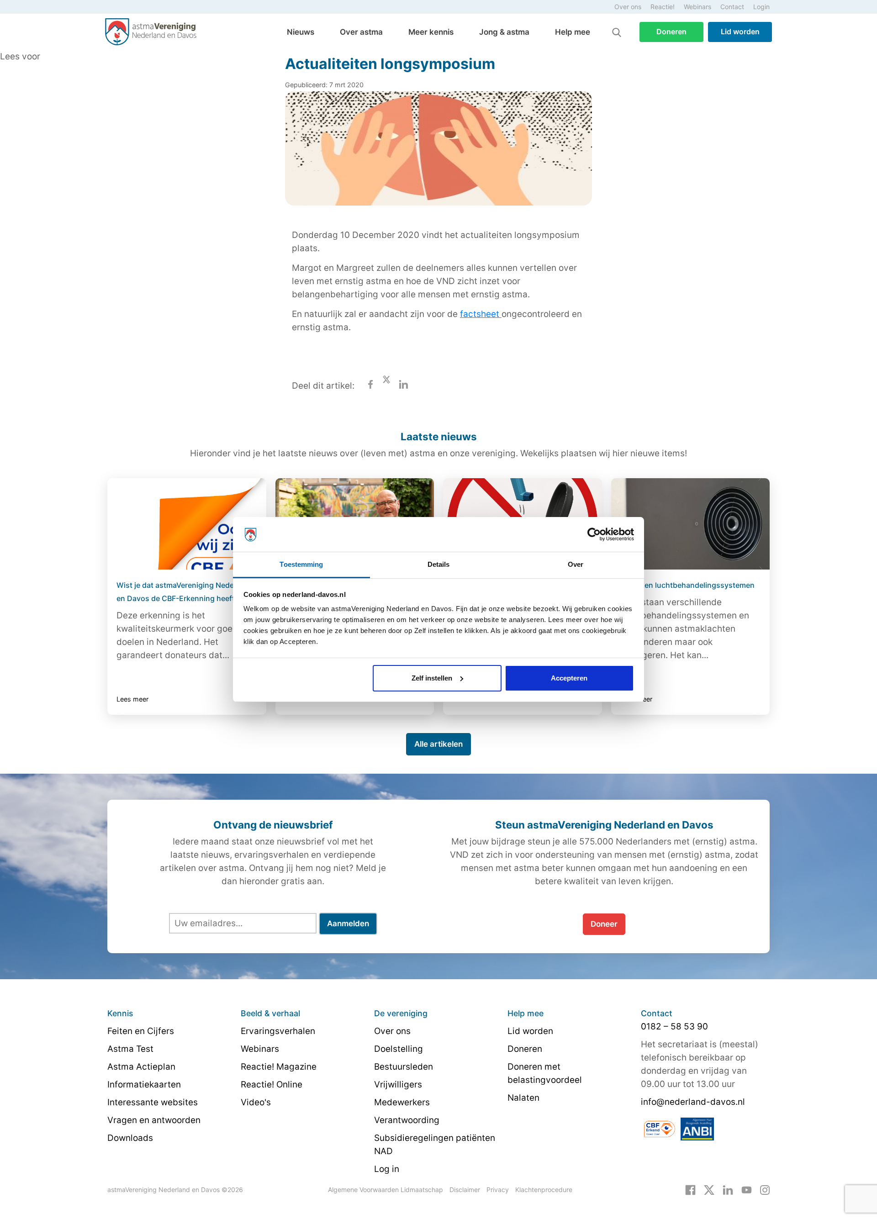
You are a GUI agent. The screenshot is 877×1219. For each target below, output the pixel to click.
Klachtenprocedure (543, 1189)
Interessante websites (152, 1102)
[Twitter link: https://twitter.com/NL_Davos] (709, 1189)
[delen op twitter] (386, 385)
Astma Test (130, 1049)
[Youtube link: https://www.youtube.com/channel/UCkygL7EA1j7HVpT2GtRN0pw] (746, 1189)
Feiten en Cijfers (140, 1031)
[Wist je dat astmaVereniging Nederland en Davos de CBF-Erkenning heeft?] (186, 524)
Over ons (627, 7)
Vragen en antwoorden (154, 1120)
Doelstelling (398, 1049)
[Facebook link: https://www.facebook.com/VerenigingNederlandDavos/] (690, 1189)
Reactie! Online (271, 1084)
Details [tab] (439, 564)
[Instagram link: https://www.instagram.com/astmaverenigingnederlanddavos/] (765, 1189)
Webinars (697, 7)
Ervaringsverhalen (278, 1031)
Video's (256, 1102)
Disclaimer (464, 1189)
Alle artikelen (438, 744)
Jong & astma (504, 32)
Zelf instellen (432, 678)
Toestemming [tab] (301, 564)
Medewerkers (402, 1102)
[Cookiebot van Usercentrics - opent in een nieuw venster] (594, 534)
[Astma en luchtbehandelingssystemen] (690, 524)
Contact (732, 7)
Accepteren (569, 678)
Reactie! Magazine (279, 1066)
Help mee (572, 32)
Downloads (130, 1138)
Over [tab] (575, 564)
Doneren (671, 31)
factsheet (481, 314)
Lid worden (740, 31)
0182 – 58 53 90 (674, 1026)
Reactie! (662, 7)
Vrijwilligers (398, 1084)
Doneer (604, 924)
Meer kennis (431, 32)
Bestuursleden (403, 1066)
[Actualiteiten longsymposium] (438, 154)
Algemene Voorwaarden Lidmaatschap (385, 1189)
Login (761, 7)
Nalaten (523, 1097)
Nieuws (300, 32)
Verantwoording (406, 1120)
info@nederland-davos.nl (693, 1102)
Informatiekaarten (144, 1084)
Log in (386, 1169)
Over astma (361, 32)
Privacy (497, 1189)
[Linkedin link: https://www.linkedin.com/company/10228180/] (728, 1189)
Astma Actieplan (141, 1066)
